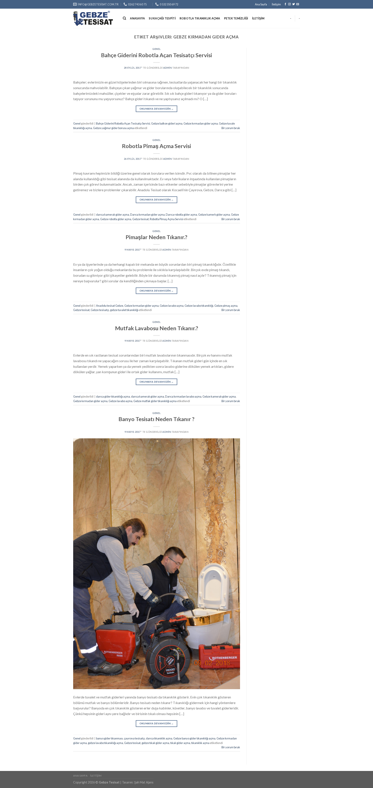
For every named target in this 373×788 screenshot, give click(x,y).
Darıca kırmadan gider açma (147, 214)
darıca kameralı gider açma (112, 214)
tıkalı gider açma (180, 743)
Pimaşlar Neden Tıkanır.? (156, 237)
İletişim (276, 4)
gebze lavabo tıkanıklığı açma (105, 743)
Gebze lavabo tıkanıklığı (199, 305)
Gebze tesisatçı (100, 310)
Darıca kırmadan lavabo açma (183, 396)
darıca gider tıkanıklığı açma (113, 396)
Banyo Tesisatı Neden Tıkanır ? (156, 419)
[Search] (124, 18)
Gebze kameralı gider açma (219, 396)
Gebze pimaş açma (225, 305)
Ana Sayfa (261, 4)
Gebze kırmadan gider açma (200, 123)
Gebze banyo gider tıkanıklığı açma (194, 738)
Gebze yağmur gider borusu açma (113, 128)
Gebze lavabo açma (171, 305)
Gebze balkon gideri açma (166, 123)
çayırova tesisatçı (134, 738)
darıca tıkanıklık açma (159, 738)
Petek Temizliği (236, 18)
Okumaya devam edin (156, 108)
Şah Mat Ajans (143, 782)
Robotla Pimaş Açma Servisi (156, 146)
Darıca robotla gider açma (181, 214)
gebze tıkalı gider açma (155, 743)
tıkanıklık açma (200, 743)
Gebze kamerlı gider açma (214, 214)
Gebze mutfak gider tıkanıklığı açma (155, 401)
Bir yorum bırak (230, 128)
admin (167, 67)
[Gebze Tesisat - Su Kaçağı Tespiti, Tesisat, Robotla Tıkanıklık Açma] (94, 18)
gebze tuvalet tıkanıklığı (124, 310)
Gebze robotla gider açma (115, 219)
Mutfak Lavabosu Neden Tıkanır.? (156, 328)
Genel (156, 48)
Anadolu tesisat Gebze (109, 305)
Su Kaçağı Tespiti (162, 18)
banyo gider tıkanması (109, 738)
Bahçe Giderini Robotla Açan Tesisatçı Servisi (156, 55)
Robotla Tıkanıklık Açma (200, 18)
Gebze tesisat (140, 219)
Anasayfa (137, 18)
